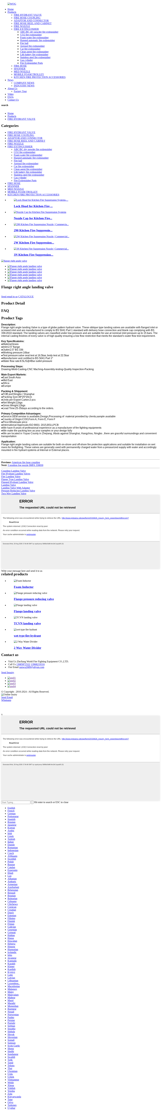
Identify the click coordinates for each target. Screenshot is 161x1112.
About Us (12, 88)
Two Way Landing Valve (13, 493)
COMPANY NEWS (24, 82)
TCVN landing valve (27, 623)
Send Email (7, 697)
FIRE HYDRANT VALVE (28, 15)
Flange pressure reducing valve (34, 599)
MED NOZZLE (22, 71)
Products (12, 12)
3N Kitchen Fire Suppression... (33, 254)
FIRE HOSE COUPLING (27, 17)
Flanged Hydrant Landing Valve (17, 482)
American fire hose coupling (26, 462)
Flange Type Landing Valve (15, 479)
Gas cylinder (26, 60)
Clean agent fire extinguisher (34, 51)
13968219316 (38, 664)
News (10, 80)
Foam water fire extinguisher (34, 37)
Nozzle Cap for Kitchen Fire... (33, 218)
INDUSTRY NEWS (24, 85)
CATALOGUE (26, 296)
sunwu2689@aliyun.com (31, 667)
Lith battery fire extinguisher (34, 54)
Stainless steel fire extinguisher (35, 57)
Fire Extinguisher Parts (31, 63)
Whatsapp (6, 700)
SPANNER (19, 68)
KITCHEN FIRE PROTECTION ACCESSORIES (40, 77)
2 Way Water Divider (27, 647)
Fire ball (24, 43)
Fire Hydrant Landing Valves (15, 473)
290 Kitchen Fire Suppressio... (33, 230)
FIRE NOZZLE (22, 26)
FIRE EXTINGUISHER (26, 29)
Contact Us (13, 99)
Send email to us (9, 296)
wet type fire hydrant (27, 635)
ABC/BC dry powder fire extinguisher (39, 32)
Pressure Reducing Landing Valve (18, 490)
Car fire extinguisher (30, 48)
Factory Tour (20, 91)
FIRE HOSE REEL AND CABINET (33, 23)
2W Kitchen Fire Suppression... (34, 242)
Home (11, 9)
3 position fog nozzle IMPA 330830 (25, 465)
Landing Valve (8, 485)
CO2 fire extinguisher (31, 34)
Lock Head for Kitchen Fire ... (33, 206)
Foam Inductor (23, 587)
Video (11, 94)
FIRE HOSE (20, 65)
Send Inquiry (7, 672)
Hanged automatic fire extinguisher (37, 40)
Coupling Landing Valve (13, 470)
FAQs (11, 97)
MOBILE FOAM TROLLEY (29, 74)
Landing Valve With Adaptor (15, 487)
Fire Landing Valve (10, 476)
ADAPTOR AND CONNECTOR (31, 20)
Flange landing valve (27, 611)
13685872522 (23, 664)
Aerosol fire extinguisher (32, 46)
